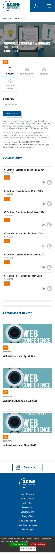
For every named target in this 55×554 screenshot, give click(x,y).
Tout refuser (39, 544)
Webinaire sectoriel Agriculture (19, 356)
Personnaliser (28, 548)
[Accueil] (12, 6)
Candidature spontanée (27, 525)
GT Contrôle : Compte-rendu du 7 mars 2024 (24, 254)
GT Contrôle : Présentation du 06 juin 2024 (23, 191)
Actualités (27, 503)
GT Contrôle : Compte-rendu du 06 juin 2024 (24, 169)
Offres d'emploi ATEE (27, 520)
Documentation (27, 511)
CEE (5, 62)
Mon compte (27, 529)
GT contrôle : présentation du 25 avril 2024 (23, 233)
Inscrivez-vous (12, 113)
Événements (27, 507)
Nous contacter (27, 498)
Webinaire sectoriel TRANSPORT (19, 445)
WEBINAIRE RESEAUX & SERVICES (20, 401)
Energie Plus (27, 516)
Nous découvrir (27, 494)
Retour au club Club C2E (14, 18)
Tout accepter (20, 544)
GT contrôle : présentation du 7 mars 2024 (23, 275)
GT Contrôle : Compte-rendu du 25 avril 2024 (24, 212)
